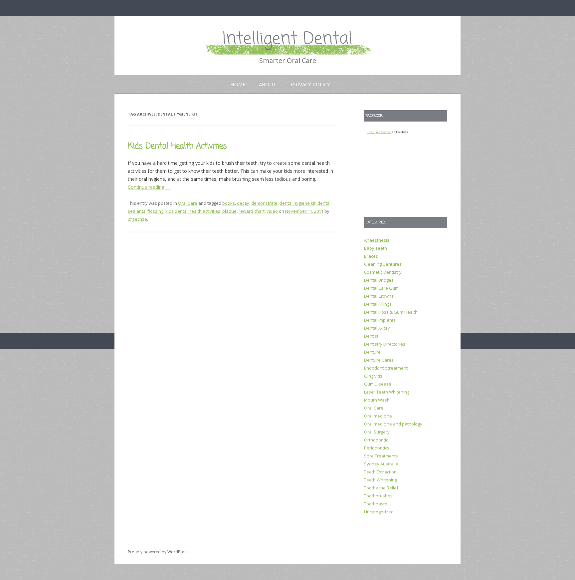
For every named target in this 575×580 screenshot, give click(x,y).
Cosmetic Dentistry (383, 272)
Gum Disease (377, 384)
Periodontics (376, 448)
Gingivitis (373, 376)
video (272, 211)
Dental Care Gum (381, 288)
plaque (229, 211)
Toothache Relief (381, 488)
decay (243, 203)
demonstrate (264, 203)
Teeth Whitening (380, 480)
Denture (372, 352)
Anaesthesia (377, 240)
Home (238, 84)
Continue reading (149, 187)
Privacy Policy (310, 84)
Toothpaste (375, 504)
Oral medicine (378, 416)
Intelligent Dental (287, 39)
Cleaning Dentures (383, 264)
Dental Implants (380, 320)
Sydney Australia (381, 464)
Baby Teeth (375, 248)
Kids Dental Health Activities (177, 146)
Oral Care (187, 203)
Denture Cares (379, 360)
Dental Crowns (379, 296)
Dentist (371, 336)
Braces (371, 256)
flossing (155, 211)
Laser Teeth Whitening (386, 392)
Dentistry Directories (384, 344)
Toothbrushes (378, 496)
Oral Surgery (377, 432)
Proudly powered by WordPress (158, 552)
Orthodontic (376, 440)
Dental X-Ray (377, 328)
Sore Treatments (381, 456)
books (228, 203)
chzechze (137, 219)
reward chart (252, 211)
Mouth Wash (377, 400)
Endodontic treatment (386, 368)
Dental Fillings (378, 304)
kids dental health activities (192, 211)
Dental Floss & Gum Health (391, 312)
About (267, 84)
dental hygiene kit (297, 203)
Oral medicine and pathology (393, 424)
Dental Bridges (379, 280)
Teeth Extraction (380, 472)
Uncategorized (379, 512)
